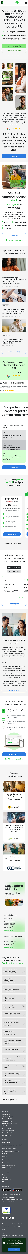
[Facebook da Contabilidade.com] (13, 1218)
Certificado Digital (7, 1121)
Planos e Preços (6, 1142)
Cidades (4, 1156)
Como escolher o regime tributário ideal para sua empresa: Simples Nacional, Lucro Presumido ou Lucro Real (14, 280)
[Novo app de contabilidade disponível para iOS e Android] (6, 1190)
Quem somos (5, 1162)
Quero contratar (14, 754)
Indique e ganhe (6, 1167)
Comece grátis (12, 534)
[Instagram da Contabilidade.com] (3, 1218)
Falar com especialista (15, 240)
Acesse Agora (9, 897)
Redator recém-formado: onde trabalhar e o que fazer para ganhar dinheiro (13, 341)
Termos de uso (5, 1223)
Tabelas (4, 1177)
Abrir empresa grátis (14, 46)
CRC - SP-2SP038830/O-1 (9, 1202)
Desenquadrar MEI (14, 690)
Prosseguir (14, 1249)
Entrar (21, 3)
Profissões (5, 1154)
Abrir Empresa (6, 1114)
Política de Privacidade (15, 1243)
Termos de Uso (15, 1245)
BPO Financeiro (6, 1128)
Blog (3, 1174)
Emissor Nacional (7, 1133)
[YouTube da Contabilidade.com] (10, 1218)
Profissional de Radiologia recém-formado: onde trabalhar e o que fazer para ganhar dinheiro (14, 311)
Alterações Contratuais (8, 1126)
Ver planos (14, 156)
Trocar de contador (14, 51)
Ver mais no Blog (14, 352)
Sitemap (4, 1229)
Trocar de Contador (7, 1116)
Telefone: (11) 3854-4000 (9, 1197)
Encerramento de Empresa (9, 1123)
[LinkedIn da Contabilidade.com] (7, 1218)
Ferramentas (5, 1179)
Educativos (5, 1182)
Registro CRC (17, 1226)
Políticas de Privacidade (17, 1223)
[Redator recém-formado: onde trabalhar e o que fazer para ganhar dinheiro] (14, 325)
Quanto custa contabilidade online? (12, 1145)
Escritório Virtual (6, 1135)
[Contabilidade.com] (2, 3)
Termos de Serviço (6, 1226)
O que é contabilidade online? (10, 1151)
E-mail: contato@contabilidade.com (12, 1199)
